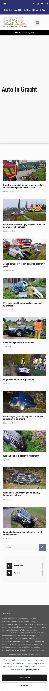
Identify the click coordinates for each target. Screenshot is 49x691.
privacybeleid (32, 669)
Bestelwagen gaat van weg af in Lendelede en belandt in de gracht (23, 417)
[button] (5, 4)
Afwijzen (24, 685)
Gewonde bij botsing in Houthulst (18, 342)
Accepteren (24, 677)
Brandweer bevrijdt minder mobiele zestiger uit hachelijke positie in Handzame (23, 186)
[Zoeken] (42, 547)
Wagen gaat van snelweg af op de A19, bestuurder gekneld (21, 494)
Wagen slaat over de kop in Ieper (18, 379)
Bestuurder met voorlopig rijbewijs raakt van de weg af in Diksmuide (24, 225)
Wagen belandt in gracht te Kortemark (21, 456)
